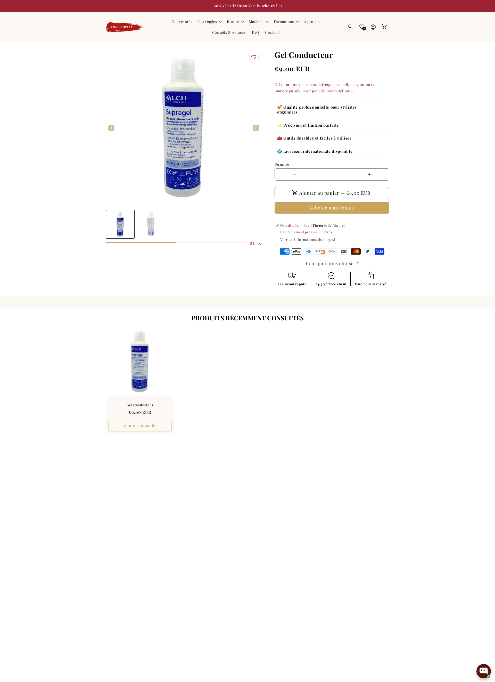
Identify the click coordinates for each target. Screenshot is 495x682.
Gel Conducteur (140, 405)
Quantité (282, 164)
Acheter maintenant (332, 208)
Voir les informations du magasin (308, 239)
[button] (209, 21)
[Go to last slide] (111, 128)
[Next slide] (256, 128)
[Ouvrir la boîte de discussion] (483, 671)
